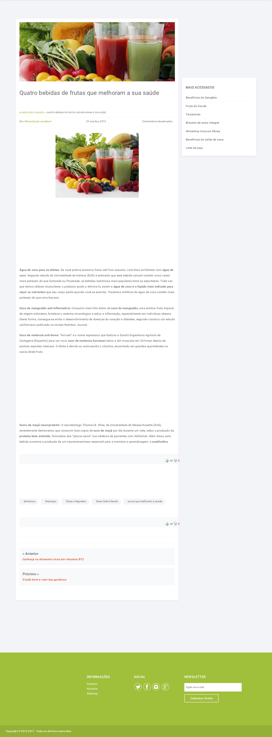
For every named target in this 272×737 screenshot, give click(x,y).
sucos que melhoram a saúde (145, 501)
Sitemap (92, 693)
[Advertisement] (97, 233)
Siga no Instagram (156, 686)
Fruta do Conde (196, 106)
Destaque (50, 501)
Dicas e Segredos (76, 501)
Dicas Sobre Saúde (107, 501)
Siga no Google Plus (165, 686)
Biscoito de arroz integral (202, 122)
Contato (92, 684)
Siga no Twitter (138, 686)
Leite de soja (194, 148)
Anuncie (92, 688)
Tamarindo (193, 114)
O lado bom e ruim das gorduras (44, 579)
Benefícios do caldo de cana (205, 139)
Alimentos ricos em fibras (203, 131)
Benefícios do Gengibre (201, 97)
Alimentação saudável (32, 112)
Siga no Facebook (147, 686)
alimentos (29, 501)
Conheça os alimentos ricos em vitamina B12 (53, 559)
